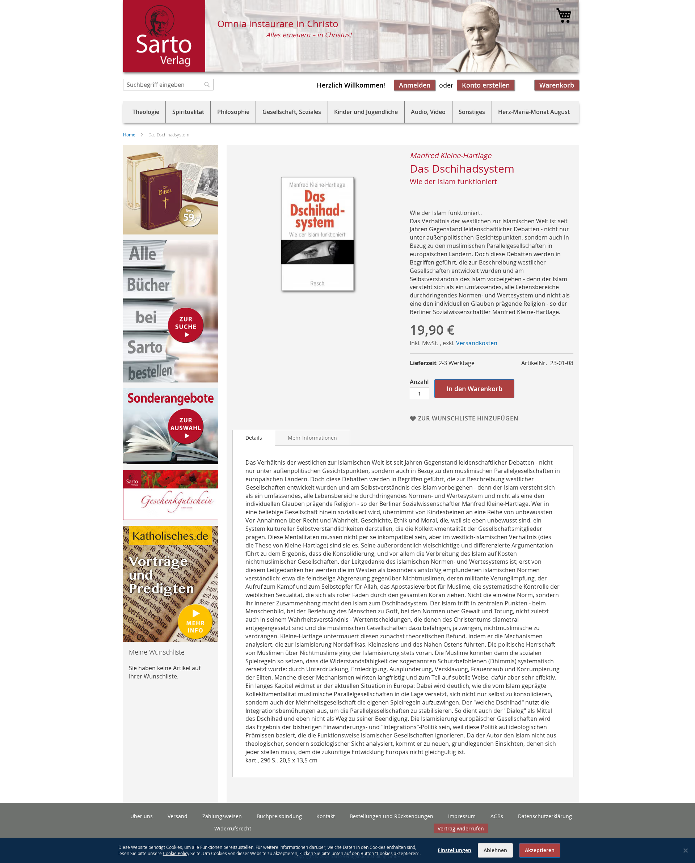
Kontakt (325, 816)
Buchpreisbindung (279, 816)
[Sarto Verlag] (164, 36)
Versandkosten (476, 343)
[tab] (253, 438)
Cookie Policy (176, 853)
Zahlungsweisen (222, 816)
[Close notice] (685, 850)
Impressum (462, 816)
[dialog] (347, 850)
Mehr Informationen (312, 437)
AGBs (496, 816)
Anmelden (414, 85)
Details (253, 437)
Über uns (141, 816)
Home (129, 135)
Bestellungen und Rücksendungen (391, 816)
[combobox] (168, 84)
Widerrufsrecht (232, 828)
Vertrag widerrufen (461, 828)
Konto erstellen (486, 85)
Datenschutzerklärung (545, 816)
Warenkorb (556, 85)
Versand (178, 816)
